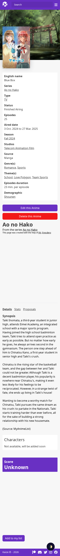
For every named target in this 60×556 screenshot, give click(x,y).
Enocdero (46, 232)
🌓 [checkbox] (50, 546)
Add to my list (13, 538)
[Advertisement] (30, 268)
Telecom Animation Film (19, 148)
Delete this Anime (30, 216)
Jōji (39, 232)
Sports (21, 167)
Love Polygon (22, 177)
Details (7, 309)
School (8, 177)
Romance (10, 167)
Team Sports (40, 177)
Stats (17, 309)
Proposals (29, 309)
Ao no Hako (11, 90)
